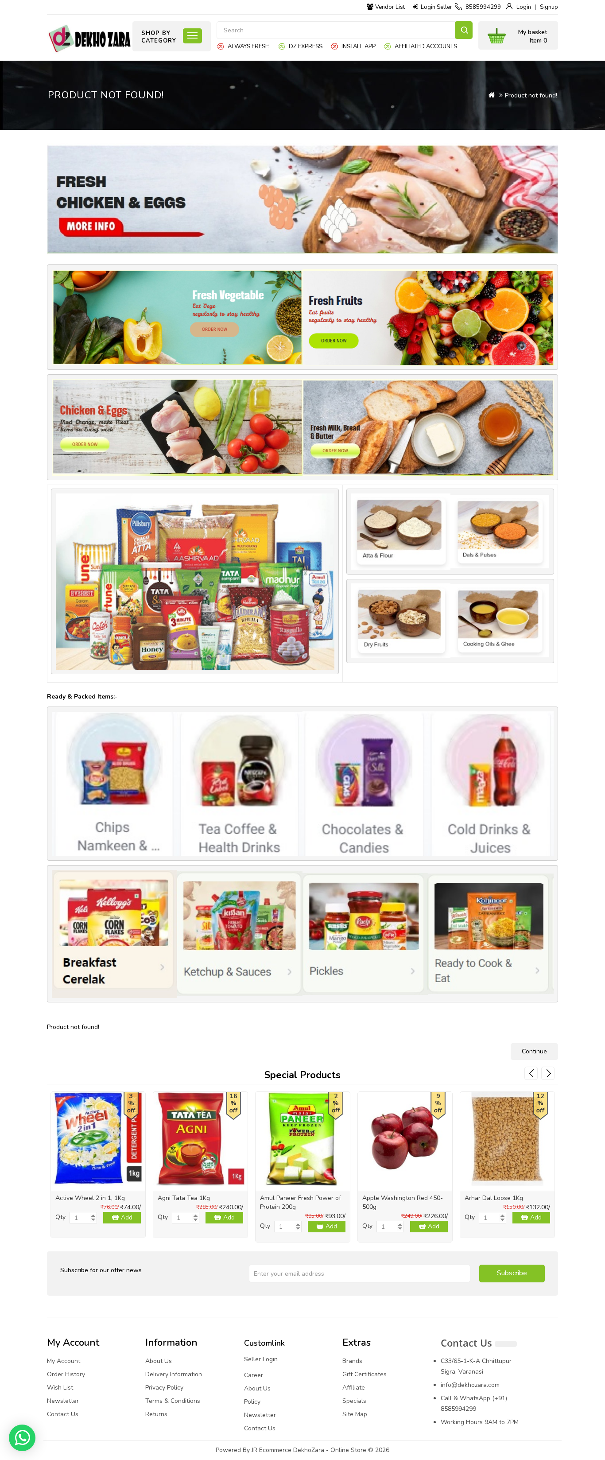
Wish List (60, 1387)
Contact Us (62, 1414)
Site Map (354, 1414)
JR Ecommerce (271, 1450)
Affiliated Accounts (426, 46)
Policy (252, 1402)
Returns (156, 1414)
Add (126, 1217)
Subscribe (512, 1273)
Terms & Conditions (172, 1401)
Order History (66, 1374)
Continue (534, 1051)
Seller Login (261, 1359)
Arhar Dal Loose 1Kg (494, 1198)
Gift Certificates (364, 1374)
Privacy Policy (164, 1387)
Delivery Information (173, 1374)
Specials (354, 1401)
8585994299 (483, 7)
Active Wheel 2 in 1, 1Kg (90, 1198)
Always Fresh (249, 46)
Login (523, 7)
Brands (352, 1361)
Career (253, 1375)
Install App (358, 46)
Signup (549, 7)
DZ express (305, 46)
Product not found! (531, 95)
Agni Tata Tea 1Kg (184, 1198)
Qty (60, 1217)
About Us (158, 1361)
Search (464, 30)
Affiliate (353, 1387)
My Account (63, 1361)
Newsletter (63, 1401)
